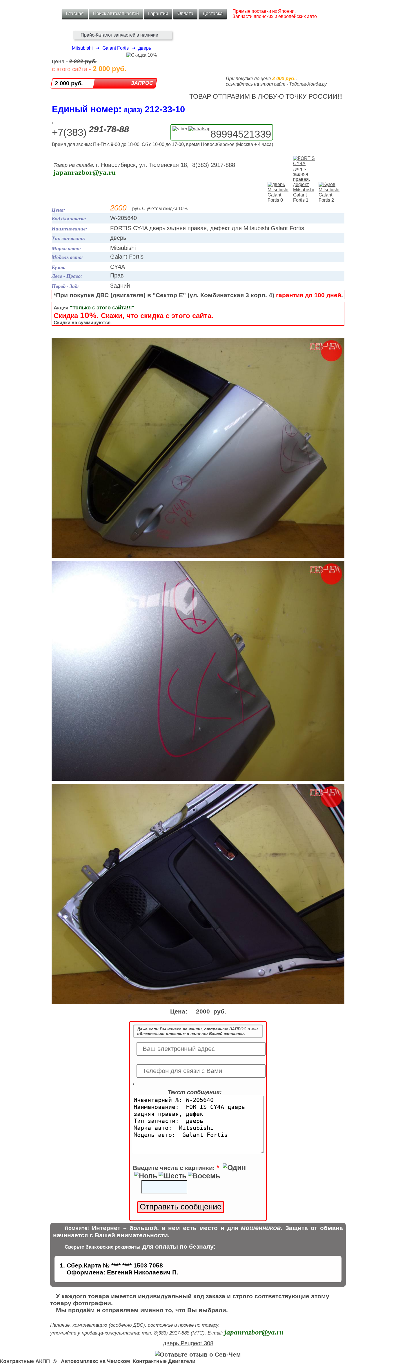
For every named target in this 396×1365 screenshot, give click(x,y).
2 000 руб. (69, 83)
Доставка (213, 13)
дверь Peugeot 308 (188, 1343)
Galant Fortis (115, 48)
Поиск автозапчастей (116, 13)
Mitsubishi (82, 48)
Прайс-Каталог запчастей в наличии (119, 35)
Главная (75, 13)
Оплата (185, 13)
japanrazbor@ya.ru (84, 172)
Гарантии (158, 13)
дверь (144, 48)
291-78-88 (109, 129)
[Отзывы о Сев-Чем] (198, 1354)
